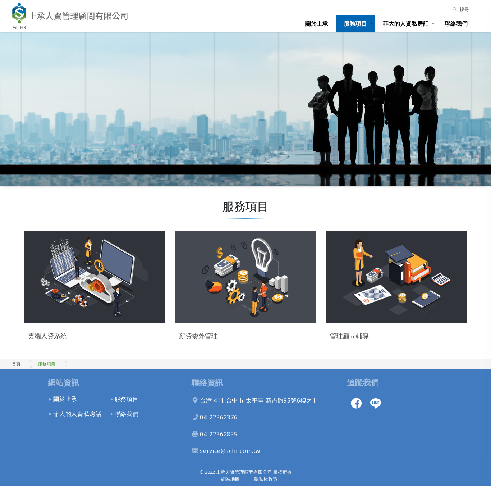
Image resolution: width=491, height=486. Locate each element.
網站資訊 (63, 382)
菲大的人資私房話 (406, 23)
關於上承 (316, 23)
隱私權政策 (265, 479)
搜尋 (464, 9)
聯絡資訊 (207, 382)
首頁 (16, 364)
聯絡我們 (456, 23)
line (375, 403)
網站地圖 (230, 479)
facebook (356, 403)
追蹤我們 (363, 382)
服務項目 (355, 23)
